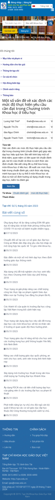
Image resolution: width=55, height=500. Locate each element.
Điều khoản (9, 441)
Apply (50, 23)
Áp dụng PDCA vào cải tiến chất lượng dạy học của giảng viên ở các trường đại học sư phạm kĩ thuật (27, 390)
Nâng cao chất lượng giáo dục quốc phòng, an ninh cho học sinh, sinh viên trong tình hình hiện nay (27, 358)
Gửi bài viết (10, 31)
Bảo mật (36, 447)
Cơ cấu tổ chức (10, 77)
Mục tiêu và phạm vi (12, 58)
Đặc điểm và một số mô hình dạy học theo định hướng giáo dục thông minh (28, 259)
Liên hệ (7, 447)
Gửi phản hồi (38, 441)
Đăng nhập (15, 2)
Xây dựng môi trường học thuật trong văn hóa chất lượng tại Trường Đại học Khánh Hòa (27, 375)
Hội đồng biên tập (11, 83)
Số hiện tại (9, 37)
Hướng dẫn (9, 435)
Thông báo (8, 95)
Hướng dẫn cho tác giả (14, 64)
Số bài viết (24, 37)
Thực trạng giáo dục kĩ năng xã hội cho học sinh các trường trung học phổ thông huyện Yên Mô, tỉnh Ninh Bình (28, 341)
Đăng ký (27, 2)
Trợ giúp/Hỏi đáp (40, 435)
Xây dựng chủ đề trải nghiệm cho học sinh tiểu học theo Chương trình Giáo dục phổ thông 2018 (27, 274)
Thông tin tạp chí (11, 71)
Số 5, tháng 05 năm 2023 (25, 205)
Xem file (11, 186)
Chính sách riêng (11, 89)
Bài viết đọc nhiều (41, 37)
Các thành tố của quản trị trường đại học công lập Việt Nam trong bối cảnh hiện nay (27, 308)
